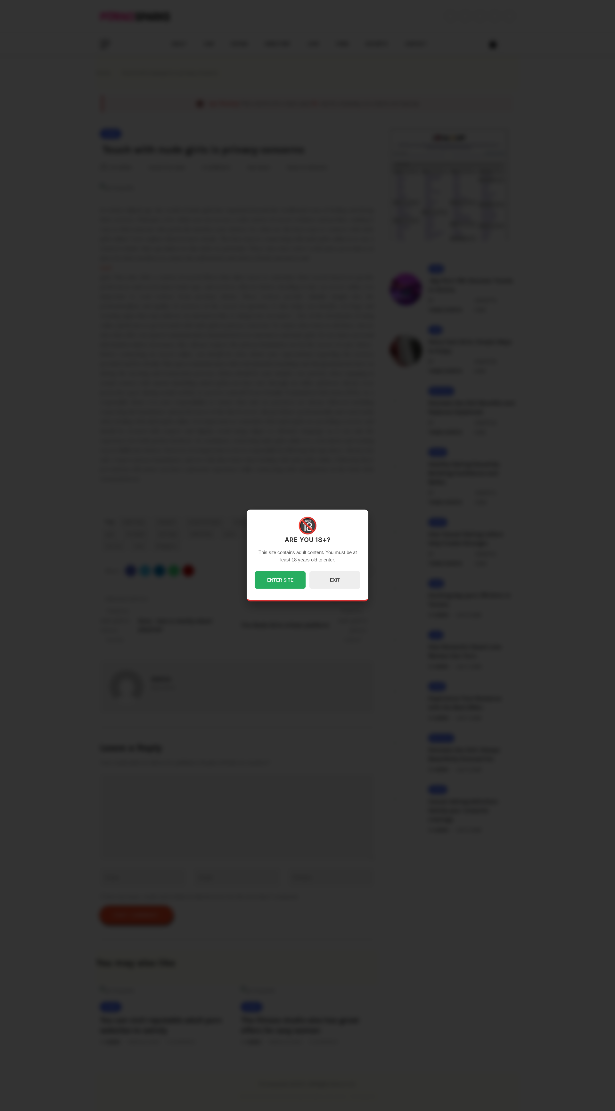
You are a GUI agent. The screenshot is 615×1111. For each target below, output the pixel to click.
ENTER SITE (280, 580)
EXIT (335, 580)
